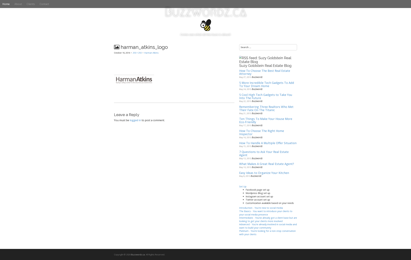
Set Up (242, 186)
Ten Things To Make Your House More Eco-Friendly (265, 120)
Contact (44, 4)
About (18, 4)
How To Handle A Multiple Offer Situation (268, 143)
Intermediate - (268, 219)
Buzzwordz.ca (205, 12)
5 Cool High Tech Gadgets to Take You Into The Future (265, 96)
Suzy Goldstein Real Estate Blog (265, 65)
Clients (31, 4)
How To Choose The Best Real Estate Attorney (264, 72)
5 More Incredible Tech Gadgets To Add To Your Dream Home (266, 84)
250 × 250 (137, 52)
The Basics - (265, 213)
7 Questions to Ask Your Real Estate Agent (264, 153)
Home (6, 4)
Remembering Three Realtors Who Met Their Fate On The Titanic (266, 108)
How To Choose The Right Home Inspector (261, 132)
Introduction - (261, 207)
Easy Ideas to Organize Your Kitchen (264, 173)
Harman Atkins (151, 52)
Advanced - (268, 226)
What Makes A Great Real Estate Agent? (266, 164)
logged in (135, 120)
